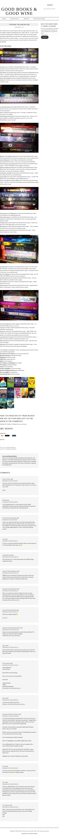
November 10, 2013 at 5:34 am (10, 572)
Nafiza (4, 645)
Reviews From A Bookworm (9, 588)
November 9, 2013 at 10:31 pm (10, 556)
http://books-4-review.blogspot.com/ (11, 688)
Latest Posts (9, 428)
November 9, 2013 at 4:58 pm (9, 519)
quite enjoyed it (15, 325)
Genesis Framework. (44, 831)
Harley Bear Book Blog (14, 635)
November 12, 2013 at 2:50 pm (10, 784)
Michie (4, 698)
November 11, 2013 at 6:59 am (10, 700)
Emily (3, 766)
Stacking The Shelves (11, 449)
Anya (3, 782)
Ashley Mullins (6, 663)
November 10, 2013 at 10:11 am (10, 629)
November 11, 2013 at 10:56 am (10, 716)
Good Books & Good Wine (19, 11)
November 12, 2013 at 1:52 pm (10, 768)
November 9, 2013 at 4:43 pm (9, 480)
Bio (3, 428)
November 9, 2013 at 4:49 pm (9, 502)
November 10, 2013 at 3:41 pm (10, 647)
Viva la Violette (30, 831)
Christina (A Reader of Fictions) (10, 714)
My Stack (4, 617)
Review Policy (15, 18)
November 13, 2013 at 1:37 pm (10, 807)
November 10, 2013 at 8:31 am (10, 590)
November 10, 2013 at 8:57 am (10, 611)
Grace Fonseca (6, 479)
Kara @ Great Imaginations (9, 518)
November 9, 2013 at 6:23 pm (9, 540)
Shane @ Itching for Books (9, 610)
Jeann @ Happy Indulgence (9, 571)
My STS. (17, 600)
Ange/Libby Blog (6, 555)
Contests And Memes (11, 447)
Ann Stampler (5, 805)
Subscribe (44, 37)
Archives (26, 18)
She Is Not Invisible (5, 78)
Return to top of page (29, 833)
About (4, 18)
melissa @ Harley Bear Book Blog (11, 627)
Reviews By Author (39, 18)
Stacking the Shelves (19, 704)
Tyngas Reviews (22, 424)
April (3, 539)
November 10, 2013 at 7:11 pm (10, 665)
